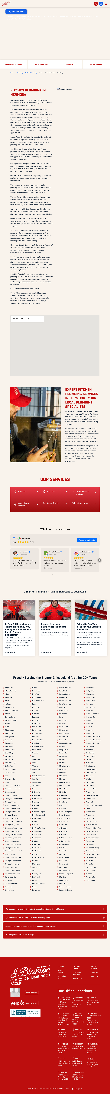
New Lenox (63, 802)
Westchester (91, 835)
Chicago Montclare (12, 841)
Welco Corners (91, 821)
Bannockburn (10, 717)
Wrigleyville (90, 877)
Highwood (36, 821)
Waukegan (90, 818)
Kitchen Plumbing (31, 73)
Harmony (35, 802)
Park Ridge (63, 867)
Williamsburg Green (93, 854)
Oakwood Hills (64, 841)
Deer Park (36, 691)
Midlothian (63, 776)
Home (12, 73)
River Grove (90, 701)
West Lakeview (92, 831)
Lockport (62, 740)
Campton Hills (10, 769)
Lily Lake (62, 724)
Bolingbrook (9, 737)
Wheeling (90, 844)
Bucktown (9, 743)
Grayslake (35, 779)
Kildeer (34, 880)
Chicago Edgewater (12, 805)
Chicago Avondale (11, 795)
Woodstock (90, 874)
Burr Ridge (9, 759)
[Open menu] (106, 4)
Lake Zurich (63, 710)
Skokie (88, 759)
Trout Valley (90, 792)
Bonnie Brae (9, 740)
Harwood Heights (38, 812)
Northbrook (63, 821)
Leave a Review (31, 992)
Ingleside (35, 854)
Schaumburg (90, 750)
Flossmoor (36, 724)
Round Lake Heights (93, 740)
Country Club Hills (11, 884)
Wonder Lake (91, 867)
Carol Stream (10, 772)
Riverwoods (90, 707)
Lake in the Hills (65, 701)
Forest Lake (36, 727)
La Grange (36, 890)
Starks (88, 779)
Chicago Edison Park (12, 808)
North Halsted (64, 818)
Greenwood (36, 786)
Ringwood (90, 694)
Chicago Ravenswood (13, 861)
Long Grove (63, 750)
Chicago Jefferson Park (13, 828)
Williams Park (91, 851)
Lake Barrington (65, 688)
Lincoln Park (63, 727)
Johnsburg (36, 867)
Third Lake (90, 782)
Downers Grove (38, 701)
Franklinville (36, 750)
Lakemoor (63, 714)
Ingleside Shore (38, 857)
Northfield (63, 825)
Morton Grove (64, 782)
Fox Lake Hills (37, 740)
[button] (101, 4)
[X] (81, 1089)
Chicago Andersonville (13, 789)
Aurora (7, 714)
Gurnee (35, 789)
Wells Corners (91, 825)
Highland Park (37, 818)
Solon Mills (90, 763)
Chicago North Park (12, 848)
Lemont (62, 717)
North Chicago (64, 815)
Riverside (89, 704)
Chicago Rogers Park (12, 864)
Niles (61, 805)
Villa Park (89, 802)
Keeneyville (36, 874)
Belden (8, 727)
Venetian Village (92, 795)
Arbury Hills (9, 707)
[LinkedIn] (73, 1089)
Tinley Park (90, 786)
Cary (6, 776)
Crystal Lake (9, 890)
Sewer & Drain (53, 503)
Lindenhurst (63, 737)
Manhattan (63, 756)
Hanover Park (37, 799)
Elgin (34, 704)
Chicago (8, 782)
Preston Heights (65, 887)
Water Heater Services (23, 504)
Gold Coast (36, 769)
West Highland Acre (93, 828)
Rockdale (89, 710)
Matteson (62, 763)
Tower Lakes (91, 789)
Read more (9, 652)
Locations (94, 976)
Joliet (34, 870)
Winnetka (89, 864)
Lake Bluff (63, 691)
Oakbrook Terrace (65, 838)
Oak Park (62, 835)
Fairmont (35, 717)
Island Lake (36, 864)
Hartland (35, 805)
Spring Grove (91, 772)
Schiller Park (90, 753)
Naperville (63, 795)
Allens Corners (10, 691)
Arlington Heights (11, 710)
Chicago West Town (12, 874)
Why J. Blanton (60, 971)
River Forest (90, 697)
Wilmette (90, 861)
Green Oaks (36, 782)
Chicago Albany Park (12, 786)
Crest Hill (8, 887)
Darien (34, 688)
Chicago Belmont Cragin (14, 799)
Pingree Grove (64, 870)
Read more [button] (48, 568)
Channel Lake (10, 779)
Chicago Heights (11, 815)
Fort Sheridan (37, 733)
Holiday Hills (37, 831)
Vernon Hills (90, 799)
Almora (8, 694)
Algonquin (9, 688)
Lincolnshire (63, 730)
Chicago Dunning (11, 802)
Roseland (89, 724)
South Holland (91, 769)
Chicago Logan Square (13, 838)
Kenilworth (36, 877)
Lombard (62, 746)
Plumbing (20, 73)
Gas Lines (51, 491)
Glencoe (35, 763)
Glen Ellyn (36, 759)
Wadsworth (90, 812)
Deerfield (35, 694)
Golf (33, 772)
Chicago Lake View (12, 831)
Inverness (35, 861)
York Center (90, 880)
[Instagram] (76, 1089)
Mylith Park (63, 792)
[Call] (96, 4)
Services (61, 966)
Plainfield (62, 877)
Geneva (35, 753)
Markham (62, 759)
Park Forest (63, 864)
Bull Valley (9, 753)
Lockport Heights (65, 743)
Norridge (62, 808)
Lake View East (65, 704)
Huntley (35, 841)
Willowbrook (91, 857)
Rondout (89, 720)
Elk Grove (35, 707)
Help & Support (94, 967)
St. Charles (90, 776)
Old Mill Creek (64, 844)
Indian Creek (36, 848)
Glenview (35, 766)
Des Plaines (36, 697)
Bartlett (8, 724)
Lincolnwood (64, 733)
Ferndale (35, 720)
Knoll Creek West (38, 884)
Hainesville (36, 792)
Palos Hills (63, 861)
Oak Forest (63, 831)
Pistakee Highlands (66, 874)
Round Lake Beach (93, 737)
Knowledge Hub (62, 977)
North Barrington (65, 812)
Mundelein (63, 789)
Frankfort (35, 743)
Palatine (62, 854)
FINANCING (69, 64)
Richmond (90, 688)
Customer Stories (76, 967)
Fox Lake (35, 737)
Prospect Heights (65, 890)
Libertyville (63, 720)
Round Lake (90, 733)
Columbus (8, 880)
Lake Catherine (64, 694)
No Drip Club (77, 978)
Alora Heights (10, 697)
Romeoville (90, 717)
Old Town (62, 848)
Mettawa (62, 772)
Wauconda (90, 815)
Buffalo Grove (10, 750)
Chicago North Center (13, 844)
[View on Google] (15, 553)
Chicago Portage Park (13, 857)
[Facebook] (79, 1089)
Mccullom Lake (64, 766)
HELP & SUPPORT (96, 64)
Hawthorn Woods (38, 815)
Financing (94, 972)
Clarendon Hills (10, 877)
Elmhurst (35, 710)
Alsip (7, 701)
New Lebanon (64, 799)
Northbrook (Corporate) (65, 998)
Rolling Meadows (92, 714)
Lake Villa (62, 707)
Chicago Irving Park (12, 825)
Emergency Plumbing (77, 973)
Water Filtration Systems (82, 492)
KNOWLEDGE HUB (41, 64)
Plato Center (64, 880)
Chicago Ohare (10, 854)
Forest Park (36, 730)
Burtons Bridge (10, 763)
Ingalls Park (36, 851)
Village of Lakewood (94, 805)
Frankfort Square (38, 746)
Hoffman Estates (38, 828)
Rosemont (90, 730)
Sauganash (90, 746)
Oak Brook (63, 828)
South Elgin (90, 766)
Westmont (90, 841)
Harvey (35, 808)
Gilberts (35, 756)
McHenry (62, 769)
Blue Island (9, 733)
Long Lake (63, 753)
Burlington (9, 756)
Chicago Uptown (11, 867)
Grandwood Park (38, 776)
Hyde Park (36, 844)
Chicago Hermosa (11, 818)
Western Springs (92, 838)
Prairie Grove (64, 884)
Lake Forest (63, 697)
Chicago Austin (10, 792)
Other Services (82, 503)
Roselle (89, 727)
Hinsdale (35, 825)
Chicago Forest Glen (12, 812)
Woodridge (90, 870)
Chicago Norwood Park (13, 851)
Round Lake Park (92, 743)
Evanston (35, 714)
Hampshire (36, 795)
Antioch (8, 704)
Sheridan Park (91, 756)
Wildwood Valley (92, 848)
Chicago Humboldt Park (14, 821)
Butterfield (9, 766)
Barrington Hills (11, 720)
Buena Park (9, 746)
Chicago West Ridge (12, 870)
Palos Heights (64, 857)
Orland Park (63, 851)
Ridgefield (90, 691)
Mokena (62, 779)
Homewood (36, 838)
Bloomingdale (10, 730)
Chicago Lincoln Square (13, 835)
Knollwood (36, 887)
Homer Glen (36, 835)
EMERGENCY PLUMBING (13, 64)
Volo (88, 808)
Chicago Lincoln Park (78, 1015)
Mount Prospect (65, 786)
